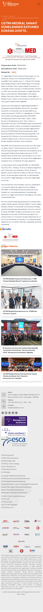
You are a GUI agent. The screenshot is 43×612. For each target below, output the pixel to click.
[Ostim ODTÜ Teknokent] (27, 528)
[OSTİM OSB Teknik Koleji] (5, 528)
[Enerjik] (38, 546)
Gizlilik (5, 592)
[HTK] (32, 551)
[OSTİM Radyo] (5, 534)
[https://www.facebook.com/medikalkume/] (2, 412)
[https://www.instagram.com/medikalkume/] (6, 412)
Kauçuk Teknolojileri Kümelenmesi (12, 490)
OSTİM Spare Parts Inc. (9, 469)
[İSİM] (5, 546)
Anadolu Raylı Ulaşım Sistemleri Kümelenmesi (16, 487)
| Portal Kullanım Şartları (14, 592)
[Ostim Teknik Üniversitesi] (38, 521)
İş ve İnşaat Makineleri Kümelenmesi (13, 476)
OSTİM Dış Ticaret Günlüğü (10, 464)
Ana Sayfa (4, 16)
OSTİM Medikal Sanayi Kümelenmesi (13, 481)
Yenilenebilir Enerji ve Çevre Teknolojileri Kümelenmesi (19, 484)
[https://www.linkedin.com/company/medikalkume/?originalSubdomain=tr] (16, 412)
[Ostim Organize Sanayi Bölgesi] (5, 521)
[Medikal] (27, 546)
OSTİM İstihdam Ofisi (8, 461)
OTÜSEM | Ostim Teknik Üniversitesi (13, 496)
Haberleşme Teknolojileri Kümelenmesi (14, 493)
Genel (14, 72)
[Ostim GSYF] (16, 534)
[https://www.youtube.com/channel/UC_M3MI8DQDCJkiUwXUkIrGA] (12, 412)
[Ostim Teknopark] (16, 528)
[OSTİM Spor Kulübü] (38, 528)
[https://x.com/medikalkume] (9, 412)
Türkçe (23, 594)
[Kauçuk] (21, 551)
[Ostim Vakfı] (16, 521)
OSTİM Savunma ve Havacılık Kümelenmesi (15, 478)
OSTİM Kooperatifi (7, 455)
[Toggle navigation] (39, 4)
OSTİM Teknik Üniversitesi (9, 458)
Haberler (12, 16)
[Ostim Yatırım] (27, 521)
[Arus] (11, 551)
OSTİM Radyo (5, 472)
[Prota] (27, 534)
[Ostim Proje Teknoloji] (38, 534)
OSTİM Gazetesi (6, 502)
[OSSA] (16, 546)
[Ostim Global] (21, 541)
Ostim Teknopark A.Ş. (8, 466)
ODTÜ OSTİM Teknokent (9, 505)
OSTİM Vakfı (5, 499)
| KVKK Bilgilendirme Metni (29, 592)
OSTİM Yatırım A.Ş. (7, 507)
